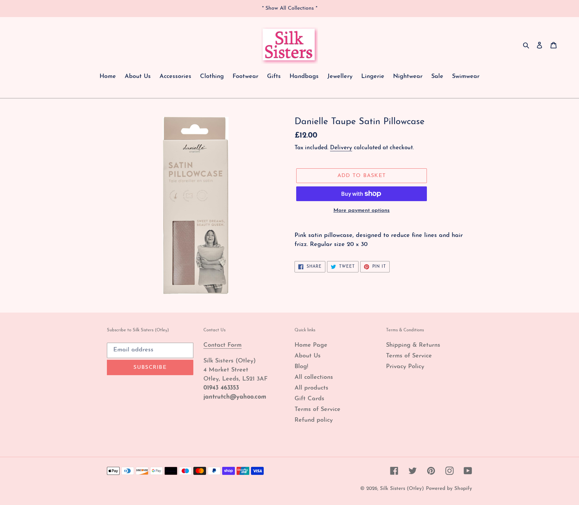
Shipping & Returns (413, 345)
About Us (308, 356)
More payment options (361, 210)
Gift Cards (309, 399)
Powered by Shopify (449, 488)
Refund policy (314, 420)
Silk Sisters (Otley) (402, 488)
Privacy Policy (405, 367)
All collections (314, 377)
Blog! (301, 367)
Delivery (341, 148)
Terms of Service (317, 410)
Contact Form (222, 345)
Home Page (311, 345)
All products (311, 388)
